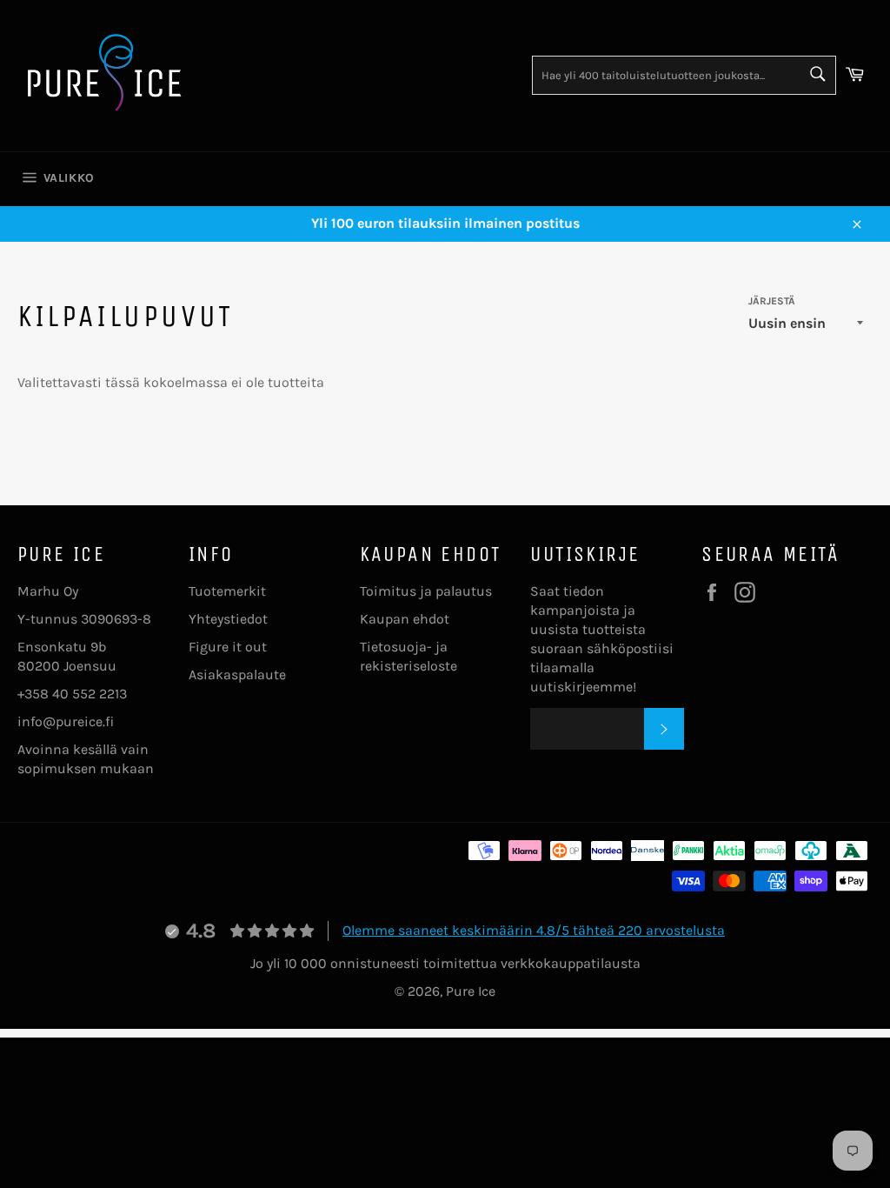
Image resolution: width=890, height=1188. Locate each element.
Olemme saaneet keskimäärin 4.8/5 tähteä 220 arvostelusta (533, 930)
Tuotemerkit (227, 591)
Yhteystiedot (228, 619)
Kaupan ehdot (404, 619)
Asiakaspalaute (237, 674)
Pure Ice (470, 991)
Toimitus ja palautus (426, 591)
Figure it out (228, 646)
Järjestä (771, 301)
